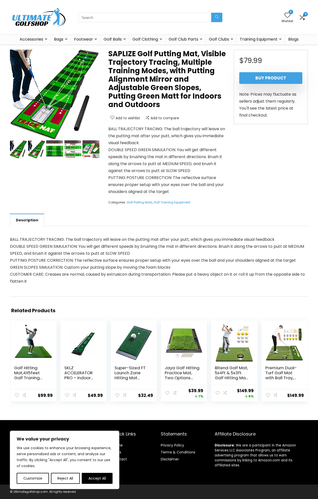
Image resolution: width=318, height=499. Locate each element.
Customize (32, 478)
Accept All (97, 478)
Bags (58, 39)
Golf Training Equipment (172, 202)
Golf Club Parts (183, 39)
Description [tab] (27, 220)
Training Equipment (259, 39)
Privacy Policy (172, 445)
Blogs (293, 39)
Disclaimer (170, 459)
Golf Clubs (219, 39)
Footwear (83, 39)
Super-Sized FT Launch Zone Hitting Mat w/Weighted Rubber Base (130, 378)
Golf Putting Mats (139, 202)
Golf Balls (113, 39)
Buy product (270, 78)
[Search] (216, 17)
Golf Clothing (145, 39)
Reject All (65, 478)
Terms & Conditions (178, 452)
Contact (119, 459)
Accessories (31, 39)
